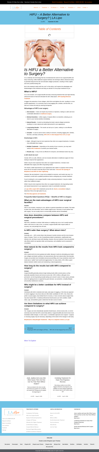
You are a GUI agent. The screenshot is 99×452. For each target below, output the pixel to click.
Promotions (71, 7)
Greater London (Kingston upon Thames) (49, 440)
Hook (21, 444)
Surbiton (86, 444)
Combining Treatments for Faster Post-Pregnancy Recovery (63, 380)
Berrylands (7, 444)
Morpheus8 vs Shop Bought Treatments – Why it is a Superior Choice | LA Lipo (47, 319)
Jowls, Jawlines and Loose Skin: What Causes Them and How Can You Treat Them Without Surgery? (85, 415)
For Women (54, 7)
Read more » (77, 418)
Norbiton (72, 444)
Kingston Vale (49, 444)
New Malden (65, 444)
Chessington (15, 444)
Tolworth (92, 444)
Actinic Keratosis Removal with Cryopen (83, 426)
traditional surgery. (46, 113)
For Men (62, 7)
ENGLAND (49, 438)
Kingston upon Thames (38, 444)
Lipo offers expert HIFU (32, 189)
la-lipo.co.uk (50, 450)
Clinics (79, 7)
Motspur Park (57, 444)
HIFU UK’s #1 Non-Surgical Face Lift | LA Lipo (57, 134)
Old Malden (79, 444)
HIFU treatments (36, 148)
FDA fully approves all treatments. (36, 193)
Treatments (44, 7)
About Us (36, 7)
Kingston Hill (28, 444)
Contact (84, 7)
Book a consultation (60, 189)
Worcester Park (49, 446)
